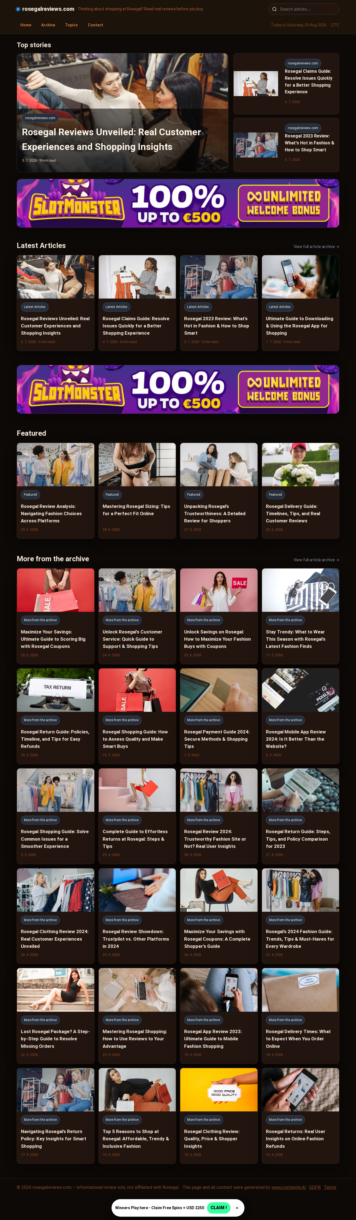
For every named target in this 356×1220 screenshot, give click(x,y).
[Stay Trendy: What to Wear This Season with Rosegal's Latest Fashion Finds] (300, 616)
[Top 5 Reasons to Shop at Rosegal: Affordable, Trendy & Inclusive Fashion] (137, 1116)
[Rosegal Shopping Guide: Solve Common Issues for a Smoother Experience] (55, 816)
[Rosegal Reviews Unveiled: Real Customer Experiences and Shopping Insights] (55, 303)
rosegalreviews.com (48, 9)
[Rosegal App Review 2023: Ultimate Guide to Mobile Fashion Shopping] (219, 1016)
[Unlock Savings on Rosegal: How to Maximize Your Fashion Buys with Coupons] (219, 616)
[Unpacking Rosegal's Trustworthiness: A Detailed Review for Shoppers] (219, 490)
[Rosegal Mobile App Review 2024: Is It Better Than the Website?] (300, 716)
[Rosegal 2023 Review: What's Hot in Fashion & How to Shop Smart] (219, 303)
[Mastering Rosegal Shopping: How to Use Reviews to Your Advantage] (137, 1016)
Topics (71, 25)
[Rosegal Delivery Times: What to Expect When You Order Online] (300, 1016)
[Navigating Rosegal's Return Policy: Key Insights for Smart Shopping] (55, 1116)
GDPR (315, 1187)
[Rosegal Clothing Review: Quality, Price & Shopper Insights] (219, 1116)
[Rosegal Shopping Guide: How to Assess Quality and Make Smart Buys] (137, 716)
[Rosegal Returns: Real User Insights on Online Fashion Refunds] (300, 1116)
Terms (330, 1187)
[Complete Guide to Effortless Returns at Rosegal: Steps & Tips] (137, 816)
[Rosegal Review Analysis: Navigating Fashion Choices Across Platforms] (55, 490)
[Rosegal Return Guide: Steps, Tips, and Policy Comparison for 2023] (300, 816)
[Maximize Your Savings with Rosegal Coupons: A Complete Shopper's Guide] (219, 916)
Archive (48, 25)
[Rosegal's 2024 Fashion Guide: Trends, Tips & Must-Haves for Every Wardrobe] (300, 916)
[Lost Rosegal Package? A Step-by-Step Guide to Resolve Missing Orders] (55, 1016)
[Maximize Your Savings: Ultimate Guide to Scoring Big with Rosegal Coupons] (55, 616)
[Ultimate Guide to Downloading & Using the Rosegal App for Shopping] (300, 303)
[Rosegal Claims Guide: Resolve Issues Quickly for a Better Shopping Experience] (137, 303)
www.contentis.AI (288, 1187)
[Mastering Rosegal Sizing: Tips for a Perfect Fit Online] (137, 490)
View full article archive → (316, 246)
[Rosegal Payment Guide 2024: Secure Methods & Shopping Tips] (219, 716)
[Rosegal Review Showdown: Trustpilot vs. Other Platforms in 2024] (137, 916)
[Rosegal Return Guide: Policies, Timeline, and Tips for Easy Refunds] (55, 716)
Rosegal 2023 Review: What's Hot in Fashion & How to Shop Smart (309, 142)
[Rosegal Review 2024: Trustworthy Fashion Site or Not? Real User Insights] (219, 816)
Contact (95, 25)
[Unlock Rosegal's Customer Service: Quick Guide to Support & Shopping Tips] (137, 616)
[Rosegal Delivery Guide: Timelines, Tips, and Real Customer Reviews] (300, 490)
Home (25, 25)
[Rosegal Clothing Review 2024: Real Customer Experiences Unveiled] (55, 916)
